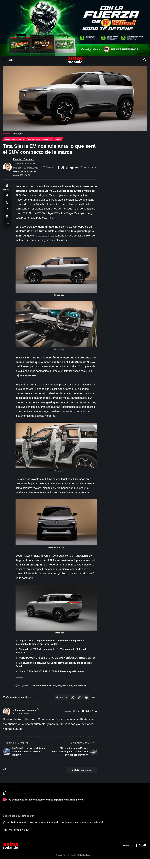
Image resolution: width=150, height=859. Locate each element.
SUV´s (58, 139)
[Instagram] (87, 711)
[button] (5, 60)
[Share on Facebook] (58, 167)
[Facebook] (136, 845)
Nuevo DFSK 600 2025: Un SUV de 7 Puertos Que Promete (51, 671)
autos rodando (40, 685)
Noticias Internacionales (40, 139)
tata (59, 685)
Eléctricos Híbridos (14, 139)
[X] (78, 711)
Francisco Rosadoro (23, 159)
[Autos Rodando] (75, 59)
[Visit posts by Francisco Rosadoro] (7, 167)
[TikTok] (91, 711)
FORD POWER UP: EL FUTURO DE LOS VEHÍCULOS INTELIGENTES (57, 658)
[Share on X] (63, 167)
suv (54, 685)
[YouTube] (83, 711)
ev (50, 685)
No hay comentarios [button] (82, 770)
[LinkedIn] (95, 711)
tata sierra (67, 685)
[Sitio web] (74, 711)
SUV (37, 384)
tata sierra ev (80, 685)
